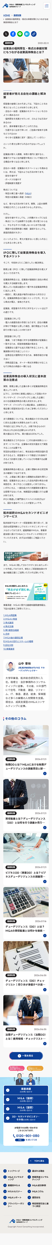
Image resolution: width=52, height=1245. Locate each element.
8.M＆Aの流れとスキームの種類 (18, 641)
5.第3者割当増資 (11, 630)
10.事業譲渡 (8, 649)
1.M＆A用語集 (10, 615)
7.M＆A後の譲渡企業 (13, 637)
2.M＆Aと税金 (10, 619)
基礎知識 (17, 15)
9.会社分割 (8, 645)
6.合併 (6, 634)
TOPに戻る (39, 1161)
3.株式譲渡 (8, 622)
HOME (6, 15)
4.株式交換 (8, 626)
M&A (28, 193)
